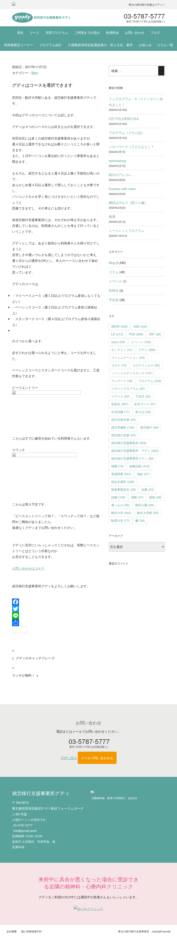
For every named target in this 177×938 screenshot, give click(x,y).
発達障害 (121, 474)
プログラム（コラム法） (126, 132)
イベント (141, 342)
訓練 (118, 497)
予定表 (114, 299)
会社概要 (11, 931)
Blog (35, 72)
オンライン (122, 349)
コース (34, 32)
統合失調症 (122, 481)
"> (41, 17)
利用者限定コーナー (18, 44)
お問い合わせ (134, 32)
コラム (114, 272)
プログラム (150, 381)
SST (155, 334)
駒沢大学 (121, 513)
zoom (118, 342)
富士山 (143, 412)
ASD (140, 326)
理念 (20, 32)
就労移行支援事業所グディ (132, 458)
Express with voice (122, 188)
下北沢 (143, 396)
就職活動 (139, 466)
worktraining (117, 160)
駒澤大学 (120, 520)
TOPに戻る (69, 758)
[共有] (56, 622)
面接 (155, 497)
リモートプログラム (128, 388)
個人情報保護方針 (31, 931)
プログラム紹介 (50, 44)
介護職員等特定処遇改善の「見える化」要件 (100, 44)
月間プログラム (56, 32)
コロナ (119, 365)
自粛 (147, 489)
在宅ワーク (145, 404)
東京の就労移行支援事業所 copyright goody (144, 931)
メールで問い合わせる (97, 758)
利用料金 (112, 32)
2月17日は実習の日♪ (124, 118)
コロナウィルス (146, 365)
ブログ (155, 32)
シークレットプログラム (126, 230)
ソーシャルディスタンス (132, 373)
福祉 (143, 474)
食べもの (120, 505)
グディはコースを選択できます (42, 85)
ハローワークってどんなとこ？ (131, 146)
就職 (117, 466)
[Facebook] (56, 602)
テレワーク (122, 381)
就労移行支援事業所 (129, 443)
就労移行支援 (123, 435)
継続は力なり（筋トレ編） (128, 202)
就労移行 (149, 427)
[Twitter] (56, 608)
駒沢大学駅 (148, 513)
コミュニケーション (128, 357)
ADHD (119, 326)
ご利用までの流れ (87, 32)
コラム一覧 (165, 44)
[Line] (56, 615)
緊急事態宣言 (123, 489)
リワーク (115, 281)
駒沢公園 (144, 505)
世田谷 (114, 290)
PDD (136, 334)
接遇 (112, 216)
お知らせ (145, 44)
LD (117, 334)
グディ (147, 349)
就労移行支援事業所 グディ (135, 450)
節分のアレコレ (120, 174)
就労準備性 (122, 427)
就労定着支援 (123, 419)
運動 (137, 497)
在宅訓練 (120, 412)
